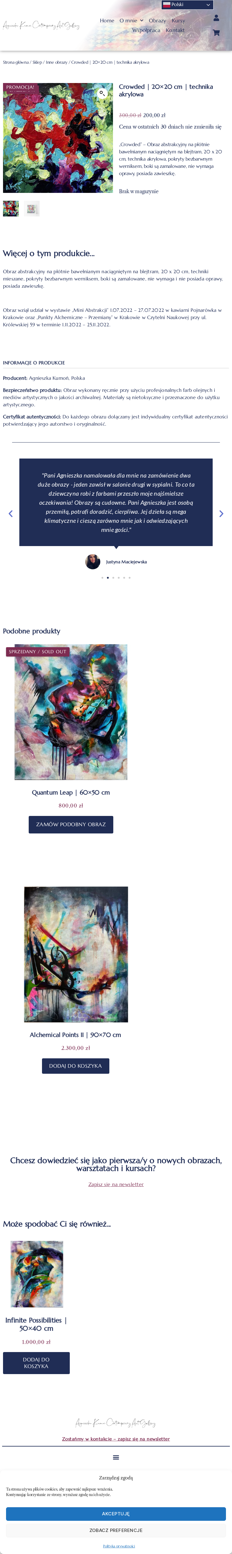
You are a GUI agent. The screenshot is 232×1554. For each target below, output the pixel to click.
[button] (102, 93)
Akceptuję (116, 1514)
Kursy (178, 20)
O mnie (128, 20)
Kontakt (175, 30)
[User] (216, 18)
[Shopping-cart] (216, 33)
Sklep (37, 62)
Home (107, 20)
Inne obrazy (56, 62)
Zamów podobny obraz (71, 824)
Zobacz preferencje (116, 1530)
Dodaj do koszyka (75, 1066)
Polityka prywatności (119, 1546)
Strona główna (16, 62)
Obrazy (157, 20)
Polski (176, 4)
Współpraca (146, 30)
